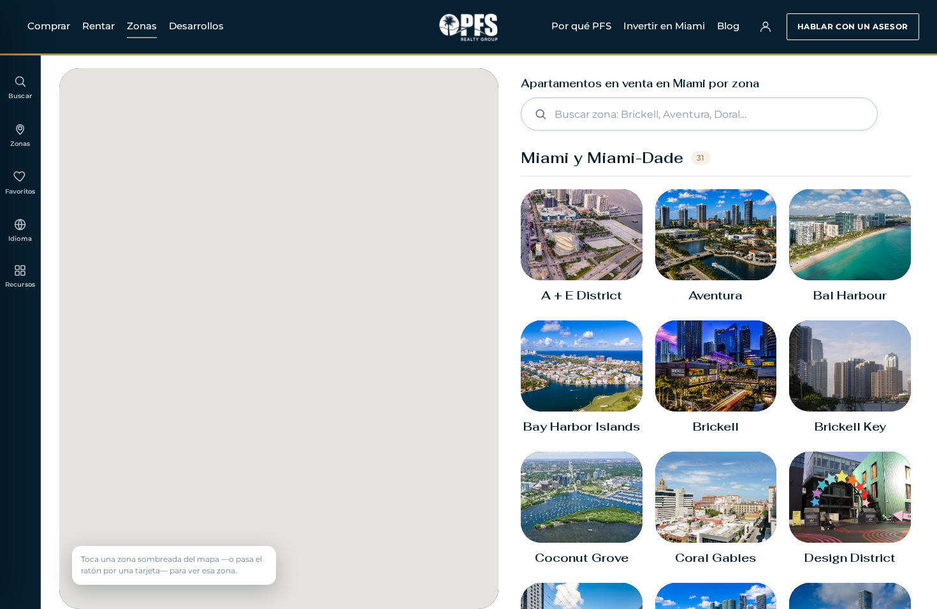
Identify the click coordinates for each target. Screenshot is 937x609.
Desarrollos (196, 26)
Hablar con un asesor (852, 26)
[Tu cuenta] (765, 26)
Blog (728, 26)
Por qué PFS (581, 26)
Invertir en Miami (664, 26)
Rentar (98, 26)
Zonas (142, 26)
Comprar (48, 26)
